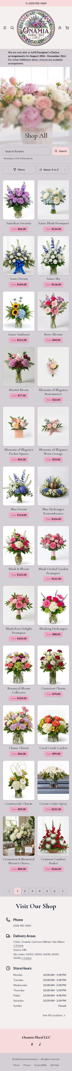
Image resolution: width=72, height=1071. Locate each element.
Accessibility (40, 1065)
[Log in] (59, 27)
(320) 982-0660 (37, 3)
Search (63, 151)
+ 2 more (18, 945)
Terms (16, 1065)
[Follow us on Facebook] (32, 1044)
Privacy (27, 1065)
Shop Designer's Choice (38, 63)
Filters (21, 169)
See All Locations (53, 1015)
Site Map (54, 1065)
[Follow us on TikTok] (40, 1044)
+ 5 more (26, 957)
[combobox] (53, 170)
